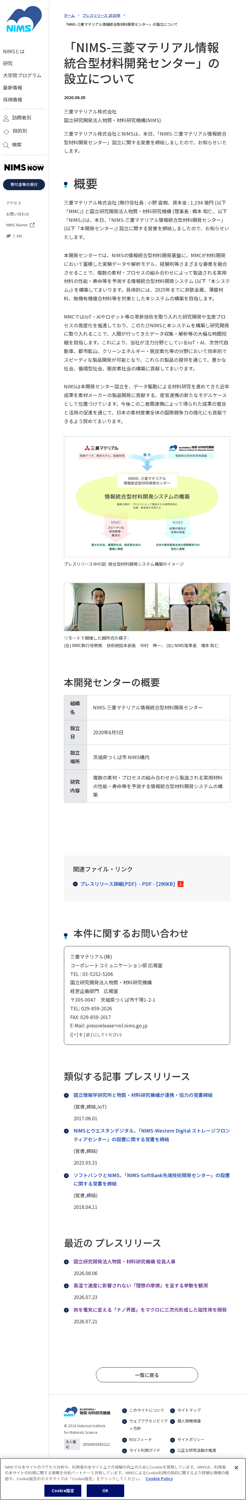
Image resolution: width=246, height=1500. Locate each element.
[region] (123, 1479)
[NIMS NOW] (24, 168)
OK (105, 1490)
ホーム (69, 15)
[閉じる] (236, 1467)
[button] (147, 1374)
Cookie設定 (63, 1490)
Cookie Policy (159, 1478)
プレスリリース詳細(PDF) (127, 883)
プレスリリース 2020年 (101, 15)
